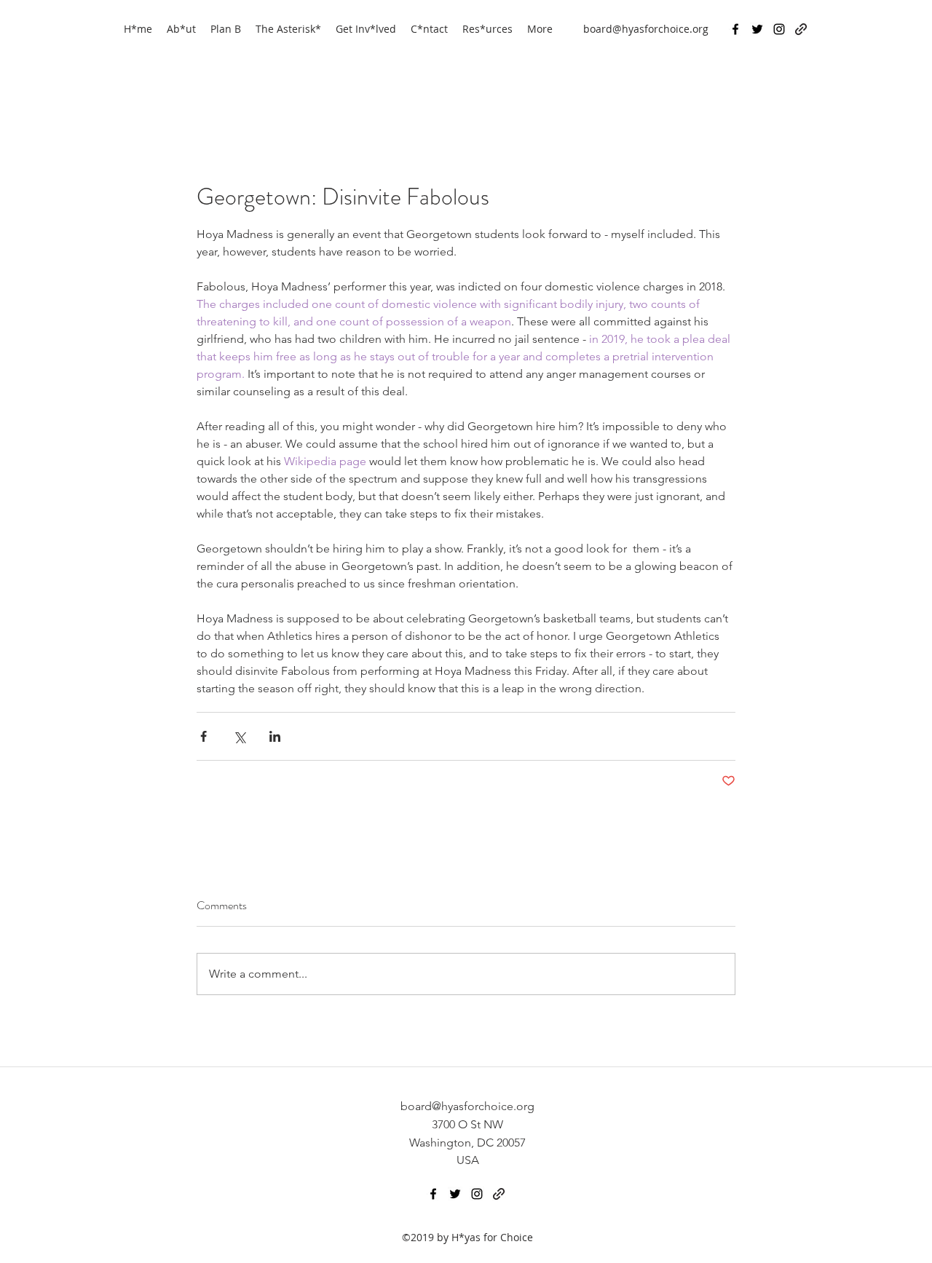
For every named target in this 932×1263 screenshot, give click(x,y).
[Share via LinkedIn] (275, 736)
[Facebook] (735, 29)
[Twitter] (757, 29)
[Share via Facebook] (203, 736)
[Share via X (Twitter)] (239, 736)
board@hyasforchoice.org (645, 29)
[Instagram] (779, 29)
